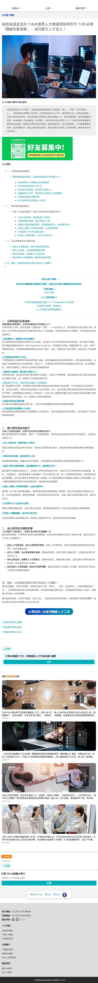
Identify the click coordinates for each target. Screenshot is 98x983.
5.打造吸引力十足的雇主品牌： (31, 231)
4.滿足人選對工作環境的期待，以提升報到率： (38, 228)
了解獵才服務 (7, 949)
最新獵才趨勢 (7, 953)
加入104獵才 (7, 972)
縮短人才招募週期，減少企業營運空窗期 (30, 246)
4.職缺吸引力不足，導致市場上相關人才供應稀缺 (39, 193)
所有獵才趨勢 (8, 15)
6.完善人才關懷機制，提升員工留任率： (35, 235)
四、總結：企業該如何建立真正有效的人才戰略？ (29, 263)
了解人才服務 (7, 934)
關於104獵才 (7, 968)
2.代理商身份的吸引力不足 (29, 186)
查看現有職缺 (7, 930)
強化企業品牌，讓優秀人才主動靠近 (28, 253)
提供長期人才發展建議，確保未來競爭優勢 (31, 257)
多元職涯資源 (7, 938)
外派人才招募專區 (9, 957)
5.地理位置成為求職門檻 (28, 196)
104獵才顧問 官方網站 (12, 622)
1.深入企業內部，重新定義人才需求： (34, 217)
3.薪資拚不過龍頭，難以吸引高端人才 (34, 189)
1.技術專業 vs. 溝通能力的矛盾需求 (33, 182)
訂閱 (49, 882)
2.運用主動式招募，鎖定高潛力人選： (34, 220)
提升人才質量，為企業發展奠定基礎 (28, 250)
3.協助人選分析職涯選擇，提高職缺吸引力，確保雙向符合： (44, 224)
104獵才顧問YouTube (12, 632)
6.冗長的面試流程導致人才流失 (31, 200)
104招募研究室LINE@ (12, 627)
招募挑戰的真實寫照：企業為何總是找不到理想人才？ (36, 176)
